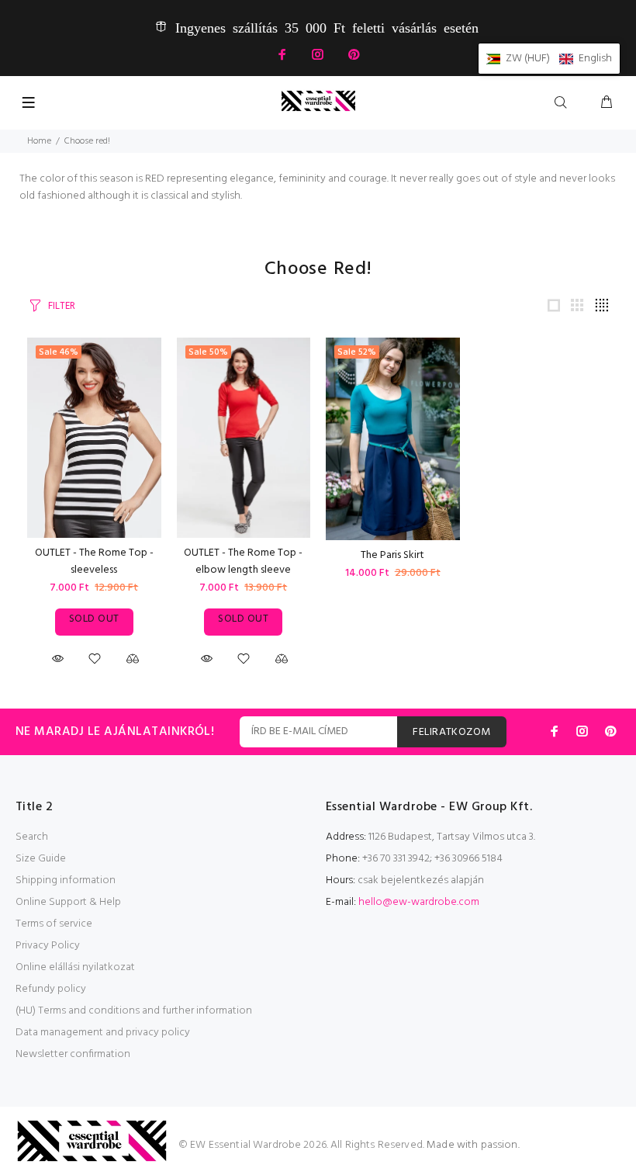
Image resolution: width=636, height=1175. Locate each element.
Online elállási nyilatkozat (75, 967)
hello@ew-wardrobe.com (418, 902)
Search (32, 837)
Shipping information (66, 880)
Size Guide (41, 859)
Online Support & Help (68, 902)
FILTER (61, 306)
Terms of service (54, 924)
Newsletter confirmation (73, 1054)
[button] (549, 58)
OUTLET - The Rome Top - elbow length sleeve (243, 561)
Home (39, 141)
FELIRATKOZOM (451, 732)
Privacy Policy (48, 946)
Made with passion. (473, 1145)
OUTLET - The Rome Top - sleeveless (94, 561)
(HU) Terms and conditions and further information (134, 1011)
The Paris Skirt (392, 555)
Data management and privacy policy (103, 1033)
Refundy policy (51, 989)
